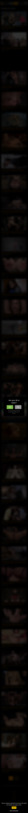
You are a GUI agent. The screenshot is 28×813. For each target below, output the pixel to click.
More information (14, 810)
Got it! (14, 807)
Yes (10, 407)
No (18, 407)
